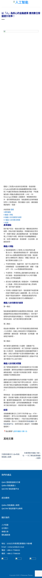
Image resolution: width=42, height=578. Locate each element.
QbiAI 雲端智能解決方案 (11, 482)
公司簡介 (5, 528)
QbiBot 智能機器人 (9, 486)
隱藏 (12, 209)
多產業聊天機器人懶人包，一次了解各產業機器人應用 (31, 455)
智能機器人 (31, 421)
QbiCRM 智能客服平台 (10, 489)
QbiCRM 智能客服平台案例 (12, 509)
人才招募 (5, 525)
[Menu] (3, 3)
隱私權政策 (6, 535)
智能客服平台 (8, 424)
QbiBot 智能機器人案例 (10, 505)
